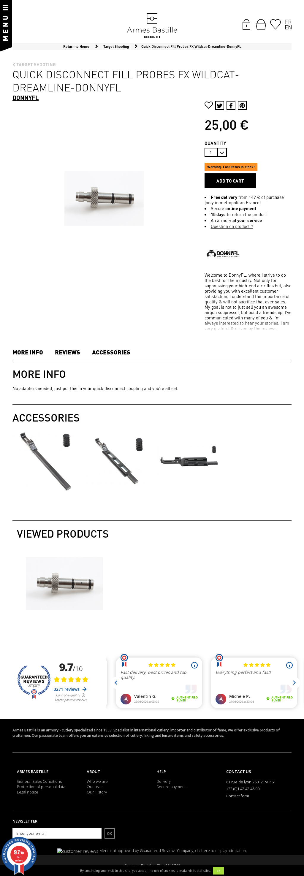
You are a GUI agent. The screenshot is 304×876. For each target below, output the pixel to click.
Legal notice (27, 792)
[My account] (246, 24)
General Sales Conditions (39, 781)
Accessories (111, 352)
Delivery (163, 781)
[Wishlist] (275, 24)
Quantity (215, 143)
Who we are (97, 781)
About (93, 771)
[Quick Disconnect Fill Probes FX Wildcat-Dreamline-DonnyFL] (64, 583)
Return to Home (76, 46)
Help (161, 771)
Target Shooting (35, 64)
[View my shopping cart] (261, 24)
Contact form (237, 796)
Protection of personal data (41, 786)
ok (218, 871)
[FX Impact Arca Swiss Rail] (116, 460)
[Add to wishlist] (209, 106)
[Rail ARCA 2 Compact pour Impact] (188, 460)
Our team (95, 786)
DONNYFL (25, 98)
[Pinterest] (242, 105)
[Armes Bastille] (152, 26)
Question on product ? (232, 226)
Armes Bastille (32, 771)
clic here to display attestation (220, 850)
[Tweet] (219, 105)
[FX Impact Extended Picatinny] (44, 460)
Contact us (238, 771)
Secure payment (171, 786)
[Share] (231, 105)
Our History (97, 792)
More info (27, 352)
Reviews (67, 352)
